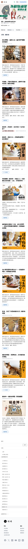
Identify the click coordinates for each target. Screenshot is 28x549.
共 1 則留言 (5, 172)
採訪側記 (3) (4, 498)
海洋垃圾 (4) (4, 463)
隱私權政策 (6, 532)
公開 (3, 451)
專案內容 (3, 30)
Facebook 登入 (23, 2)
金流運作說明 (7, 535)
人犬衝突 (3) (4, 460)
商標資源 (22, 530)
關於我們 (22, 528)
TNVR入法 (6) (5, 471)
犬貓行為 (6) (4, 482)
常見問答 (18, 30)
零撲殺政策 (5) (5, 490)
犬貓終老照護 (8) (5, 493)
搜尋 (2, 441)
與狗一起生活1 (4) (6, 477)
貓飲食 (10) (4, 507)
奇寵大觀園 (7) (5, 479)
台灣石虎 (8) (4, 501)
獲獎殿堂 (22, 532)
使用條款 (6, 530)
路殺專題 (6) (4, 496)
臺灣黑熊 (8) (4, 504)
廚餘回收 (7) (4, 509)
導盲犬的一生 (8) (5, 485)
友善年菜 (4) (4, 487)
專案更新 (10, 30)
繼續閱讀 (5, 75)
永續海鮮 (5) (4, 466)
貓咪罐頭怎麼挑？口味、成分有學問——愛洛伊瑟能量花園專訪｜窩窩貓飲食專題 (13, 226)
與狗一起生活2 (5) (6, 474)
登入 (17, 2)
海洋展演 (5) (4, 468)
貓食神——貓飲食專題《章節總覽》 (12, 396)
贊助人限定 (5, 454)
